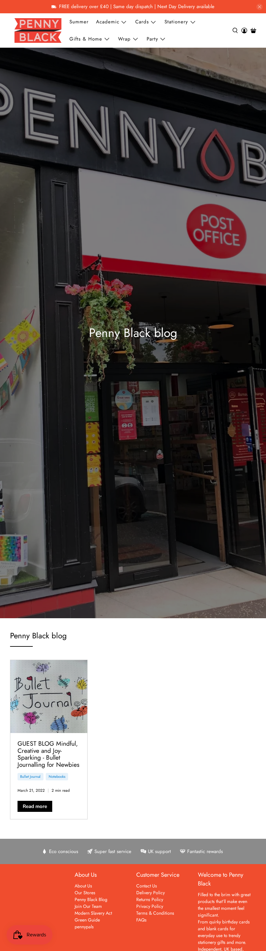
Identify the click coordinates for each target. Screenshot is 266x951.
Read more (35, 806)
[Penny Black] (38, 30)
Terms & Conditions (155, 913)
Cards (142, 21)
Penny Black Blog (91, 899)
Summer (79, 21)
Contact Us (146, 886)
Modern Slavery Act (93, 913)
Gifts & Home (85, 38)
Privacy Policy (149, 906)
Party (152, 38)
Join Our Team (88, 906)
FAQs (141, 920)
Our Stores (85, 892)
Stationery (176, 21)
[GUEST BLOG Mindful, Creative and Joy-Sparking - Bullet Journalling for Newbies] (49, 696)
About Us (83, 886)
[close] (259, 7)
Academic (107, 21)
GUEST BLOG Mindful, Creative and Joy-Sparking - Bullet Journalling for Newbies (48, 754)
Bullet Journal (30, 776)
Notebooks (57, 776)
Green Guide (87, 920)
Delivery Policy (150, 892)
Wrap (124, 38)
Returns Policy (149, 899)
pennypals (84, 926)
